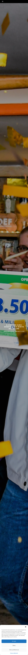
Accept (14, 641)
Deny (14, 645)
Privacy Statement (14, 653)
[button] (25, 627)
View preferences (14, 649)
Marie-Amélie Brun (9, 331)
